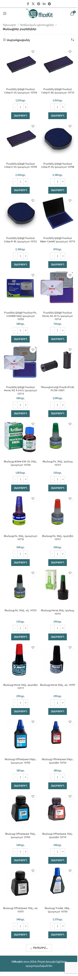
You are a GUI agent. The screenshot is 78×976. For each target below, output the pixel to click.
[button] (20, 115)
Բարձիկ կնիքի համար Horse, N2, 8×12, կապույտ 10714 (57, 315)
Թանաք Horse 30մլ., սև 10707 (57, 685)
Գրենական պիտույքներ (37, 24)
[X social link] (33, 4)
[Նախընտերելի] (33, 51)
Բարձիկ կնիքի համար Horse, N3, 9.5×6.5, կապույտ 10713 (20, 390)
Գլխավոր (9, 24)
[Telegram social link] (49, 4)
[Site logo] (39, 13)
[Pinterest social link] (38, 4)
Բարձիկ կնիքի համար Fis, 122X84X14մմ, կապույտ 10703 (20, 315)
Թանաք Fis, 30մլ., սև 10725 (21, 610)
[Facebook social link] (28, 4)
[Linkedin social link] (44, 4)
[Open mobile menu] (5, 13)
